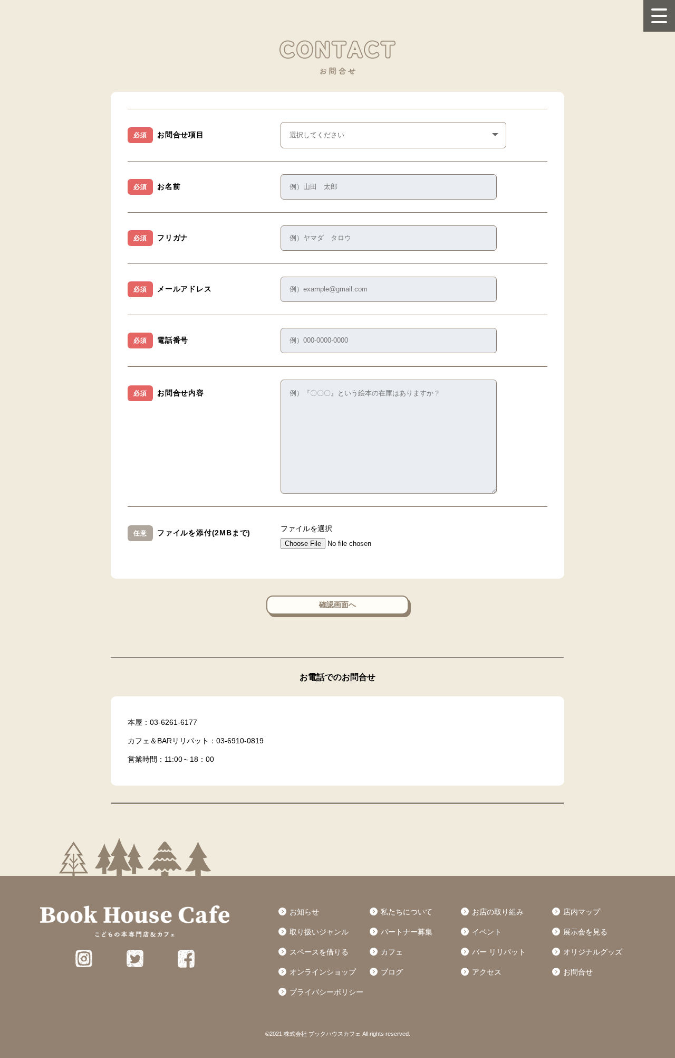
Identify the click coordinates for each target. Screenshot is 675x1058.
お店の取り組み (498, 912)
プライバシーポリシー (326, 992)
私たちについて (406, 912)
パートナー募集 (406, 932)
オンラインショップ (323, 972)
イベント (487, 932)
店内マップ (581, 912)
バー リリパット (499, 952)
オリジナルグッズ (592, 952)
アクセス (487, 972)
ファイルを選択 (306, 528)
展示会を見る (585, 932)
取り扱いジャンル (319, 932)
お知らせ (304, 912)
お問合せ (578, 972)
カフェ (392, 952)
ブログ (392, 972)
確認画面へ (337, 604)
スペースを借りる (319, 952)
